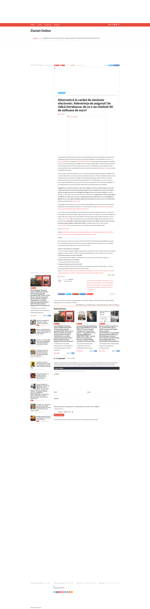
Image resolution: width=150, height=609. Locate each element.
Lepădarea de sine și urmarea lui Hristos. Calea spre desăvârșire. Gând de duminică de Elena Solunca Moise (71, 38)
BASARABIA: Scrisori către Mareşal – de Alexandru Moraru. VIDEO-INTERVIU (97, 305)
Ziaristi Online (40, 30)
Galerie (57, 65)
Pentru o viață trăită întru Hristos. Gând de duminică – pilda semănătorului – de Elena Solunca (43, 331)
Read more (57, 353)
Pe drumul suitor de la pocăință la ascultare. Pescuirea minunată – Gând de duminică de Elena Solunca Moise (39, 353)
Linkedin (83, 294)
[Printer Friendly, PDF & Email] (111, 274)
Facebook (117, 65)
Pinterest (90, 294)
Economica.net (76, 201)
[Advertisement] (75, 11)
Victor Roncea (90, 289)
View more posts (68, 281)
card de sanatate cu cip (98, 282)
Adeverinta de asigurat (96, 280)
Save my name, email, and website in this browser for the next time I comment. (77, 406)
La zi (63, 65)
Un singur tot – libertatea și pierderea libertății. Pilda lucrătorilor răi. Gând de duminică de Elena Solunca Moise (40, 407)
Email (89, 392)
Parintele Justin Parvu (106, 287)
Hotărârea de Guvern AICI (82, 209)
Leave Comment (71, 358)
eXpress (73, 65)
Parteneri (56, 24)
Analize (57, 323)
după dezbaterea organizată (83, 161)
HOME (32, 24)
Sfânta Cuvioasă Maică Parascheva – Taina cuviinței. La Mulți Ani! (42, 322)
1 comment (62, 92)
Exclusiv (102, 323)
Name (56, 392)
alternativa (105, 280)
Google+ (76, 294)
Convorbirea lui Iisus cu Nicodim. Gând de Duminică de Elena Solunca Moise (42, 376)
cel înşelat (106, 168)
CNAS (101, 285)
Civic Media (96, 285)
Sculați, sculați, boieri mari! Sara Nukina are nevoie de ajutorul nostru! (43, 418)
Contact (39, 24)
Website (56, 398)
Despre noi (48, 24)
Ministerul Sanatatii (95, 287)
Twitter (111, 65)
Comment (57, 374)
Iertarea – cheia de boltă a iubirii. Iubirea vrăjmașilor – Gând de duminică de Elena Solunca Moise (43, 342)
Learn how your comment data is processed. (86, 419)
